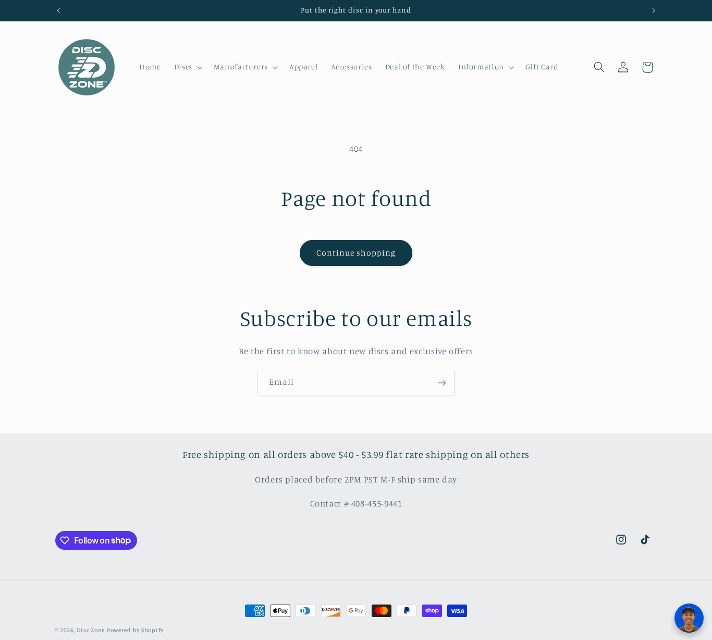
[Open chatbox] (689, 618)
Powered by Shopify (135, 630)
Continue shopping (356, 253)
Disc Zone (91, 630)
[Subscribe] (442, 382)
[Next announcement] (653, 10)
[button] (187, 67)
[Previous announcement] (58, 10)
